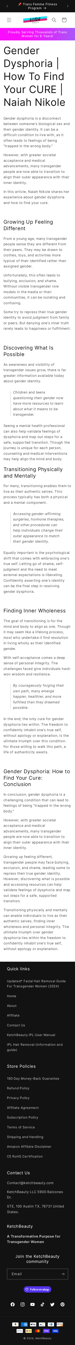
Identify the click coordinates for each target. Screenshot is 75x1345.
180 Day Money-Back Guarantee (33, 1078)
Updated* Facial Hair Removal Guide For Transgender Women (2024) (36, 983)
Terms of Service (21, 1127)
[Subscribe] (63, 1274)
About (12, 1006)
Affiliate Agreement (23, 1108)
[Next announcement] (68, 6)
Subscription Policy (22, 1117)
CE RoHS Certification (25, 1156)
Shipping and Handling (25, 1137)
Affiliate (13, 1015)
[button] (9, 20)
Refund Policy (18, 1088)
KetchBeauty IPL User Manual (31, 1035)
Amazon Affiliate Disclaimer (29, 1146)
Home (11, 996)
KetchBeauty (43, 1338)
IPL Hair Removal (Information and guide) (35, 1047)
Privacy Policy (18, 1098)
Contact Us (16, 1025)
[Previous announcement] (7, 6)
